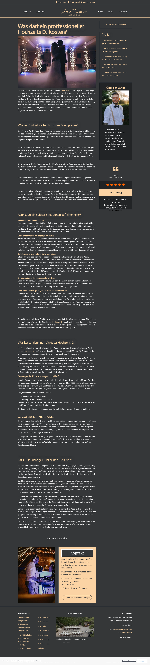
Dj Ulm (41, 648)
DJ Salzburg (44, 635)
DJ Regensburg (25, 648)
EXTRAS (111, 12)
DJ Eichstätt (44, 622)
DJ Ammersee (45, 644)
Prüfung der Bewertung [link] (116, 210)
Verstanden (142, 661)
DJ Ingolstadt (25, 627)
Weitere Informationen (129, 661)
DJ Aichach (24, 631)
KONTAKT (123, 12)
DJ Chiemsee (24, 642)
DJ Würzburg (44, 639)
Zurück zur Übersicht (117, 25)
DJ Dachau (24, 621)
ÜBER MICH (40, 12)
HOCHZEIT (27, 12)
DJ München (24, 617)
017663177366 (127, 633)
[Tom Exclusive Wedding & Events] (74, 10)
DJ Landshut (44, 631)
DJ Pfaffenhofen (25, 635)
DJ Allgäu (23, 645)
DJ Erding (43, 626)
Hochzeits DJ (66, 90)
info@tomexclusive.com (123, 630)
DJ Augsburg (24, 624)
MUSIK (100, 12)
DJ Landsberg (45, 617)
